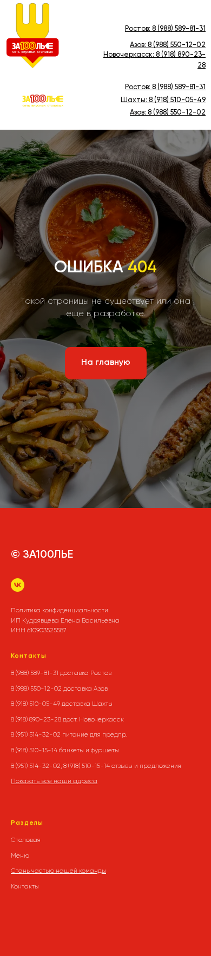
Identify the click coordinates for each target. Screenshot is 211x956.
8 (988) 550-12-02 (177, 45)
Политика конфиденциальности (59, 610)
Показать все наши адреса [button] (54, 781)
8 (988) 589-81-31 (179, 28)
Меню (20, 855)
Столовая (26, 840)
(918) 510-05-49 (179, 100)
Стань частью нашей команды (58, 870)
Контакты (25, 886)
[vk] (17, 585)
